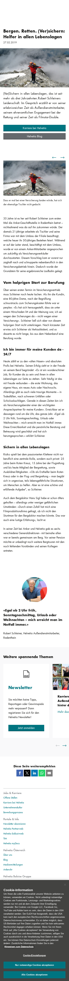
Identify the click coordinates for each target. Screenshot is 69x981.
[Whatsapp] (42, 773)
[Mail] (49, 773)
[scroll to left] (59, 745)
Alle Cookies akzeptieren (34, 974)
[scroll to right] (66, 745)
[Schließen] (65, 884)
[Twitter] (27, 773)
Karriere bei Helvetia (13, 802)
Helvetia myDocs (11, 843)
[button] (34, 128)
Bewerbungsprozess (13, 812)
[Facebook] (19, 773)
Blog (5, 859)
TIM (5, 838)
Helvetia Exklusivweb (13, 833)
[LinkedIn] (34, 773)
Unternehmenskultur (12, 807)
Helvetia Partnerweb (13, 828)
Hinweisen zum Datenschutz (19, 946)
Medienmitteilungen (13, 864)
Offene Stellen (10, 797)
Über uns (7, 854)
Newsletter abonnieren (14, 823)
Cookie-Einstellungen (34, 955)
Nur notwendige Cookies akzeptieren (34, 965)
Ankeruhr (7, 869)
